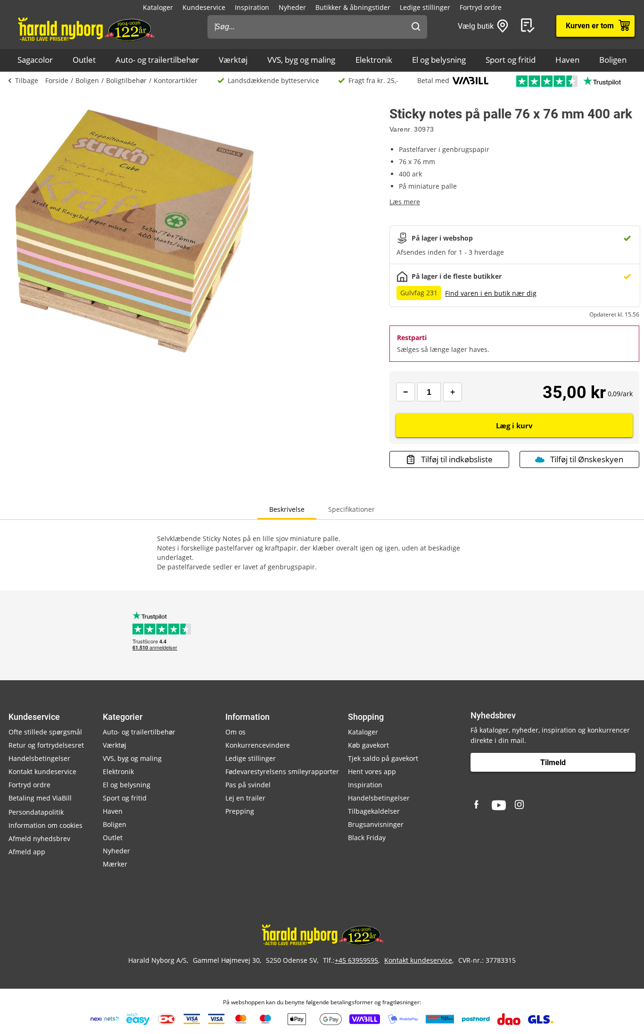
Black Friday (367, 837)
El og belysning (439, 59)
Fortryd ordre (481, 7)
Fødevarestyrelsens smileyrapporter (282, 771)
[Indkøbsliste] (529, 26)
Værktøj (233, 59)
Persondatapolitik (36, 812)
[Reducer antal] (405, 392)
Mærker (115, 863)
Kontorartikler (176, 80)
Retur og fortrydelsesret (46, 745)
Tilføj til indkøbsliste (457, 459)
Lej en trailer (245, 797)
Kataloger (158, 7)
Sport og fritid (511, 59)
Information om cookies (45, 825)
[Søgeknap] (416, 27)
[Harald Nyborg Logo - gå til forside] (85, 29)
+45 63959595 (356, 960)
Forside (56, 80)
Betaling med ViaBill (40, 797)
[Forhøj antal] (452, 392)
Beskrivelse (287, 509)
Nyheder (292, 7)
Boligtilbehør (126, 80)
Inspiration (252, 7)
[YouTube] (499, 805)
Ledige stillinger (425, 7)
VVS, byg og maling (301, 59)
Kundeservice (203, 7)
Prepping (239, 811)
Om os (235, 731)
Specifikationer (351, 509)
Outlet (84, 59)
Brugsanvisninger (376, 824)
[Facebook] (478, 805)
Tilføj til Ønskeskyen (586, 459)
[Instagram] (520, 805)
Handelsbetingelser (39, 758)
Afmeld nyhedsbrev (39, 838)
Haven (567, 59)
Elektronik (373, 59)
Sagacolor (35, 59)
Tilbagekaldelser (374, 811)
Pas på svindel (248, 784)
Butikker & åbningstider (352, 7)
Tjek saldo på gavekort (383, 758)
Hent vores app (372, 771)
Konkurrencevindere (257, 745)
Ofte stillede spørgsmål (45, 731)
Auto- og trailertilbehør (157, 59)
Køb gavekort (368, 745)
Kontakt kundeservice (42, 771)
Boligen (613, 59)
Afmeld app (26, 851)
